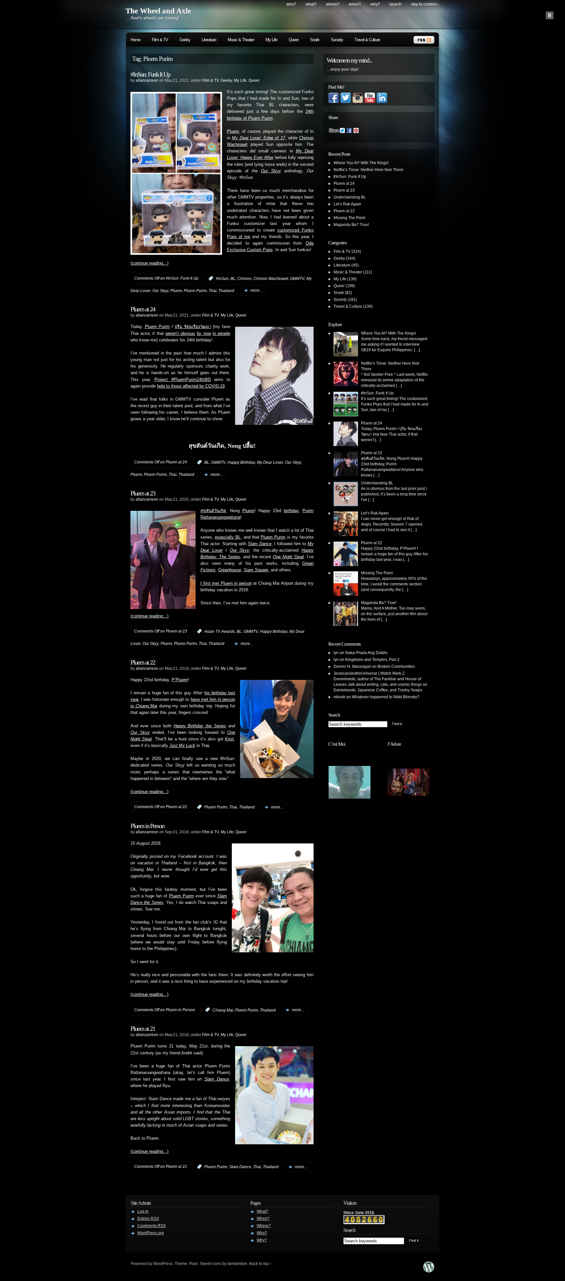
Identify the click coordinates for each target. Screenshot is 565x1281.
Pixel (193, 1263)
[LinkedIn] (382, 101)
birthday (291, 511)
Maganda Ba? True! (351, 224)
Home (135, 39)
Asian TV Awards (219, 631)
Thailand (226, 290)
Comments (151, 1225)
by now (204, 333)
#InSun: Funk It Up (150, 74)
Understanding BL (350, 197)
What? (311, 4)
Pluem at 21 (142, 1028)
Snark (314, 39)
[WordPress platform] (428, 1270)
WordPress (163, 1263)
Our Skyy (160, 290)
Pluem (233, 131)
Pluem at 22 (142, 662)
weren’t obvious (180, 333)
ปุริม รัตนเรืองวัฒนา (193, 326)
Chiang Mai (223, 1010)
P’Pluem (180, 680)
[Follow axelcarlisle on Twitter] (345, 101)
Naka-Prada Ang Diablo (366, 652)
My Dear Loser (270, 462)
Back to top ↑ (260, 1263)
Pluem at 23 (142, 493)
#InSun (222, 278)
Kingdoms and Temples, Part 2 (372, 659)
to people (221, 333)
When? (355, 4)
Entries (148, 1218)
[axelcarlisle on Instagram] (357, 101)
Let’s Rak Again (347, 204)
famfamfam (237, 1263)
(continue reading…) (149, 263)
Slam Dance (240, 1167)
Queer (294, 39)
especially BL (228, 537)
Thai (212, 290)
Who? (291, 4)
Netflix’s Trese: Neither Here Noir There (368, 169)
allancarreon (147, 80)
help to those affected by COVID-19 (191, 386)
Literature (209, 39)
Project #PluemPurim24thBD (182, 379)
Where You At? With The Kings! (361, 163)
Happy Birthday (241, 462)
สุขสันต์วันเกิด (213, 511)
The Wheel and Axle (158, 11)
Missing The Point (349, 218)
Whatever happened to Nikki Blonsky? (385, 697)
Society (337, 39)
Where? (332, 4)
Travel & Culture (367, 39)
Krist (229, 739)
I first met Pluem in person (226, 583)
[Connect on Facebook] (333, 101)
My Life (271, 39)
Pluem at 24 (142, 309)
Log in (142, 1211)
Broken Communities (396, 666)
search (395, 4)
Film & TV (160, 39)
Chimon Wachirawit (270, 278)
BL (233, 278)
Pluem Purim (195, 290)
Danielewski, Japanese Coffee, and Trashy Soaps (378, 690)
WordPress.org (150, 1233)
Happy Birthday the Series (200, 726)
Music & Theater (241, 39)
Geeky (185, 39)
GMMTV (297, 278)
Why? (375, 4)
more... (256, 290)
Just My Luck (182, 745)
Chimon (244, 278)
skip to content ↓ (425, 4)
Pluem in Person (147, 825)
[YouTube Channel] (370, 101)
